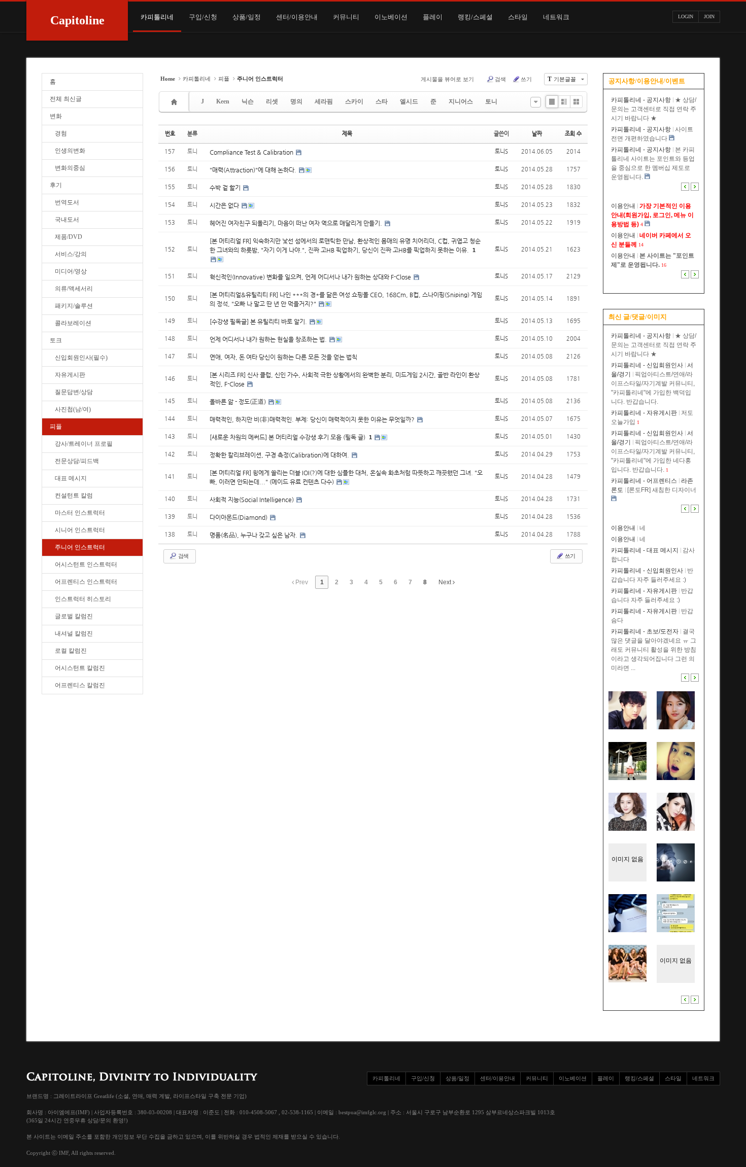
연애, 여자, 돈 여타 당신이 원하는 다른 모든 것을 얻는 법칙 (283, 357)
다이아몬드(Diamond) (239, 517)
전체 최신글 (66, 98)
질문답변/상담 (74, 392)
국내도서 (67, 219)
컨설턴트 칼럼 (74, 495)
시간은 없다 (225, 205)
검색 (500, 79)
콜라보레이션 (73, 323)
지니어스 (461, 101)
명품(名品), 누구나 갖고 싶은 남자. (254, 535)
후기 (56, 185)
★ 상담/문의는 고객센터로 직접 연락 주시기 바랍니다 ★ (653, 109)
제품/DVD (68, 236)
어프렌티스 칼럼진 (80, 685)
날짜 (537, 133)
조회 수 (573, 133)
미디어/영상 (71, 271)
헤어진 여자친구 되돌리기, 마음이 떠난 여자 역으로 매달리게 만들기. (297, 223)
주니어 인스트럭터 (80, 547)
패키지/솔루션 (74, 305)
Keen (222, 101)
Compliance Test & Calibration (252, 152)
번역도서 (67, 202)
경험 (61, 133)
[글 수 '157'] (175, 102)
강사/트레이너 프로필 (84, 443)
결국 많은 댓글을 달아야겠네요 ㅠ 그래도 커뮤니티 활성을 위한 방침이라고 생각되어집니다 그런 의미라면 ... (653, 649)
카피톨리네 (197, 79)
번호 (170, 133)
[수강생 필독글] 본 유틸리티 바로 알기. (259, 321)
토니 (491, 101)
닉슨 (248, 101)
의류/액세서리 (74, 288)
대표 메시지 (71, 478)
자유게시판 (70, 374)
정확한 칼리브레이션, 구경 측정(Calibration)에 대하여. (280, 454)
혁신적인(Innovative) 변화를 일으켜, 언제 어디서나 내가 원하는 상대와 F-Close (311, 276)
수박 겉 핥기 (226, 187)
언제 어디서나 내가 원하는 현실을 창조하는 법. (269, 339)
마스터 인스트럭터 (80, 512)
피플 (56, 426)
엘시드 (409, 101)
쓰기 (526, 79)
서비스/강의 (71, 254)
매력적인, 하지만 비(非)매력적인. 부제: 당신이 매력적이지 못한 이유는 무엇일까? (313, 419)
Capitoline (77, 20)
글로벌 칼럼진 (74, 616)
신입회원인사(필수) (81, 357)
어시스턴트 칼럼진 (80, 667)
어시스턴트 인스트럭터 (86, 564)
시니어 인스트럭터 (80, 530)
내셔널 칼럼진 (74, 633)
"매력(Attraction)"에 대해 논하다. (254, 169)
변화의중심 (70, 167)
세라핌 (324, 101)
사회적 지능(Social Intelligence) (252, 499)
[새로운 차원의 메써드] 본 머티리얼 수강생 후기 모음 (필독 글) (288, 437)
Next (445, 582)
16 (663, 265)
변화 (56, 116)
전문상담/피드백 (77, 461)
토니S (501, 151)
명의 (296, 101)
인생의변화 (70, 150)
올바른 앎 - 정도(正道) (238, 401)
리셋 (272, 101)
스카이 (354, 101)
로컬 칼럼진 (71, 650)
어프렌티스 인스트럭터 (86, 581)
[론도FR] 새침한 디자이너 (661, 489)
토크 (56, 340)
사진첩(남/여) (73, 409)
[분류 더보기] (535, 102)
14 (640, 244)
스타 (382, 101)
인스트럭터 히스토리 (83, 599)
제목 (347, 133)
